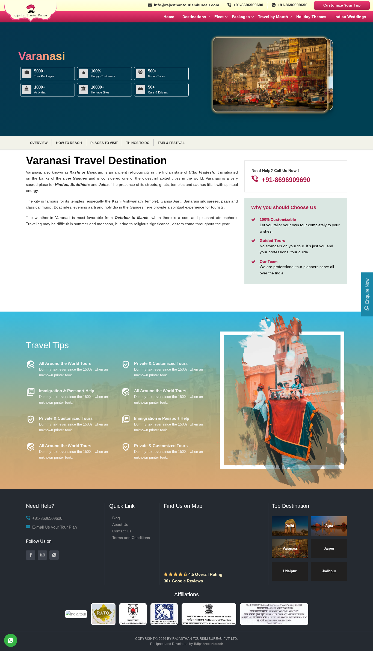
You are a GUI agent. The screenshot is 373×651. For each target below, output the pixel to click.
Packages (241, 16)
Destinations (194, 16)
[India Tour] (187, 613)
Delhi (289, 526)
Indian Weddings (350, 16)
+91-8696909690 (248, 5)
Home (169, 16)
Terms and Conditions (131, 537)
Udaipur (290, 571)
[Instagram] (42, 555)
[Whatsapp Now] (10, 640)
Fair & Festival (171, 143)
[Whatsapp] (54, 555)
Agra (329, 526)
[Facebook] (30, 555)
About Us (120, 524)
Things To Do (137, 143)
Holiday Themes (311, 16)
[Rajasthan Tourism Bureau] (30, 16)
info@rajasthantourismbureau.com (186, 5)
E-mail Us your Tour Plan (54, 527)
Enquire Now (367, 291)
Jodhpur (329, 571)
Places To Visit (104, 143)
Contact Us (121, 531)
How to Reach (69, 143)
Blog (116, 518)
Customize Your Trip (342, 5)
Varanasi (290, 548)
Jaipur (329, 548)
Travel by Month (273, 16)
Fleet (219, 16)
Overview (39, 143)
